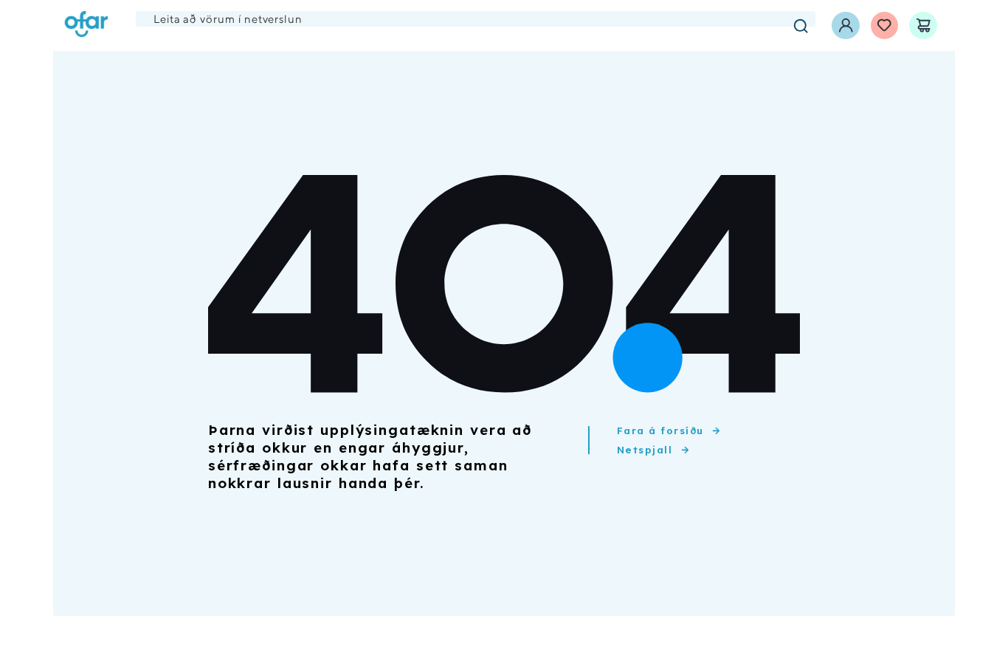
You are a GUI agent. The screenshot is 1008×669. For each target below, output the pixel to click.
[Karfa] (923, 26)
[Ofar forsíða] (86, 25)
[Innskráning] (846, 26)
